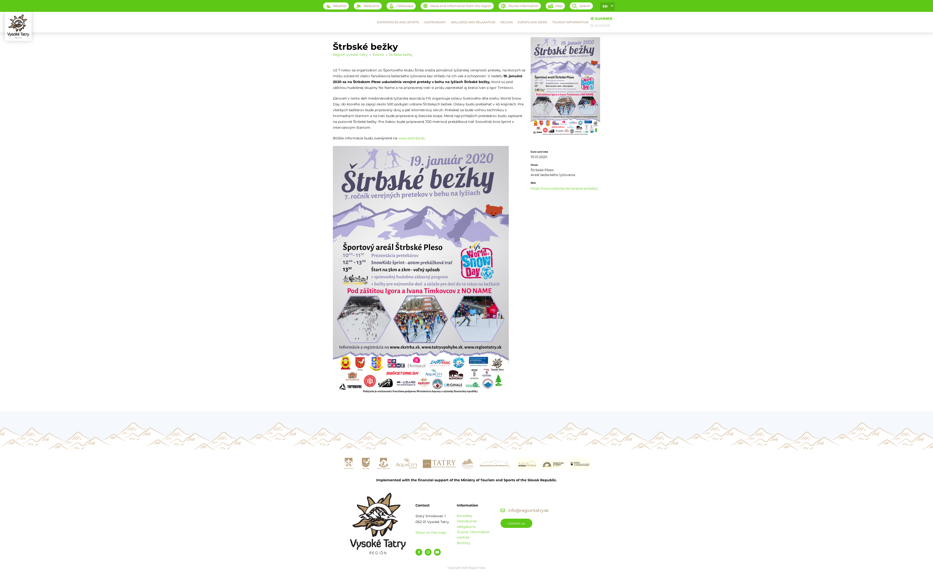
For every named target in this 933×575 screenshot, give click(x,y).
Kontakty (464, 516)
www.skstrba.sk (411, 138)
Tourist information (570, 22)
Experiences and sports (398, 22)
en (605, 6)
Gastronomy (435, 22)
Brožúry (463, 543)
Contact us (516, 523)
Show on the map (430, 532)
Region (507, 22)
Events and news (532, 22)
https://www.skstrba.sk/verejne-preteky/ (564, 188)
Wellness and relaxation (473, 22)
